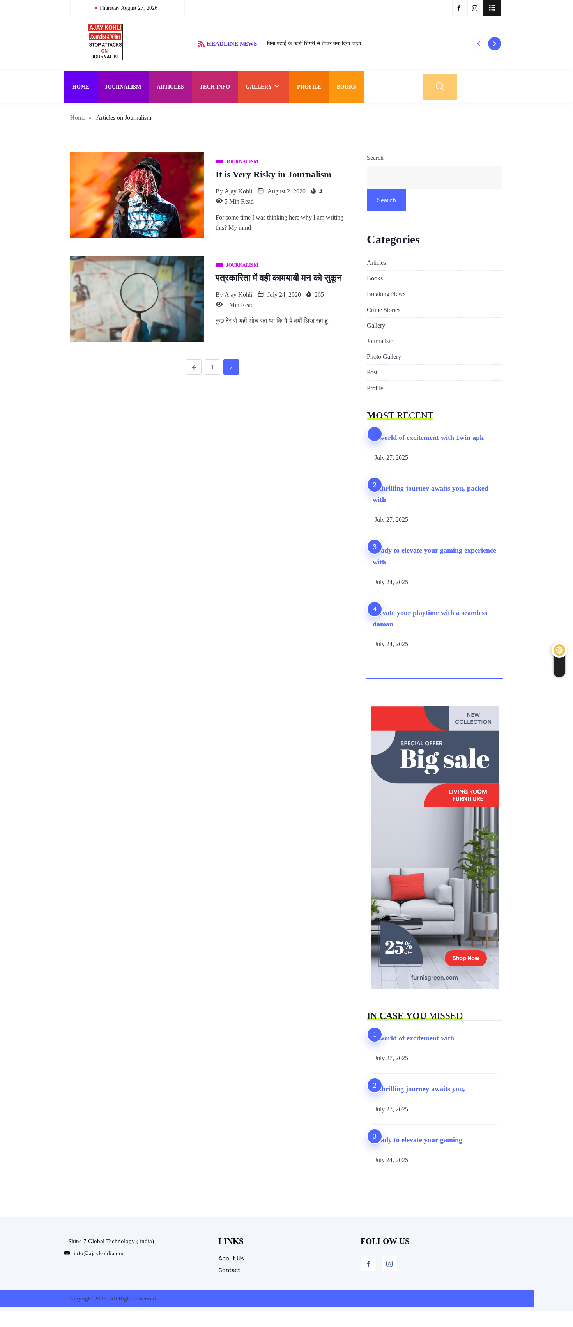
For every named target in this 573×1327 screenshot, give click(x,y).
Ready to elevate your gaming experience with (434, 555)
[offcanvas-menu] (492, 8)
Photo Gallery (384, 356)
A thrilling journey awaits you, (419, 1089)
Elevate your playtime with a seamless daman (430, 618)
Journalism (123, 87)
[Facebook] (368, 1263)
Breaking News (386, 294)
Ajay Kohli (238, 191)
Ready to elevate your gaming (417, 1140)
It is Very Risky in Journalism (273, 174)
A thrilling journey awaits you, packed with (430, 493)
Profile (309, 87)
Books (346, 87)
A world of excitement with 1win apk (428, 437)
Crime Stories (383, 310)
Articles (170, 87)
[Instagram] (389, 1263)
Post (372, 372)
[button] (478, 43)
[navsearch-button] (440, 87)
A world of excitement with (413, 1038)
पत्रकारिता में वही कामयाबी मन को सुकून (279, 278)
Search (375, 157)
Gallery (259, 87)
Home (80, 87)
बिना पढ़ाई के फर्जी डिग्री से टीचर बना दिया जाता (314, 43)
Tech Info (215, 87)
